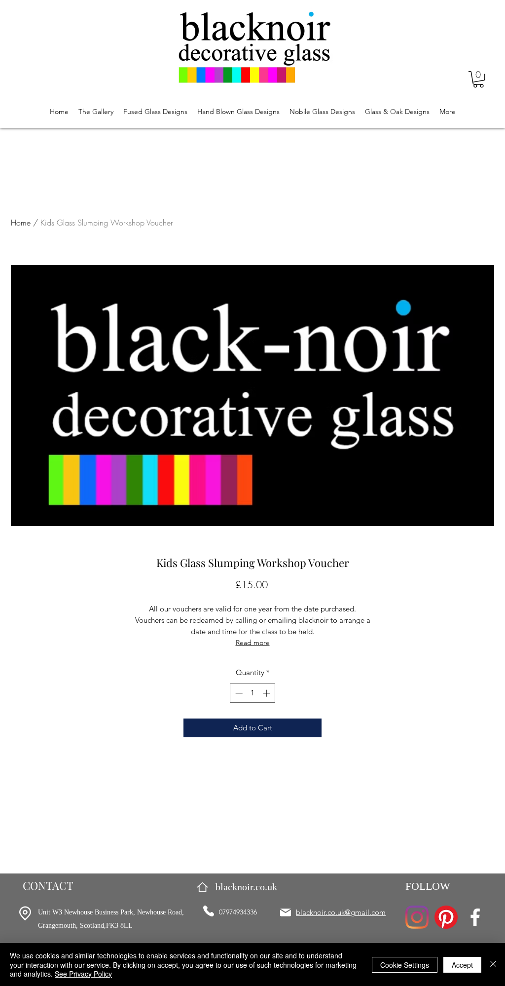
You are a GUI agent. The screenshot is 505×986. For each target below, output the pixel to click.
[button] (478, 79)
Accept (462, 965)
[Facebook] (475, 917)
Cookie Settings (404, 965)
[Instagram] (417, 917)
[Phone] (208, 911)
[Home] (202, 887)
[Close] (493, 964)
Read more (253, 642)
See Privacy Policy (83, 974)
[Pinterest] (446, 917)
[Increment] (267, 693)
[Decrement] (238, 693)
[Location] (25, 913)
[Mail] (285, 912)
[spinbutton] (253, 693)
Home (21, 222)
